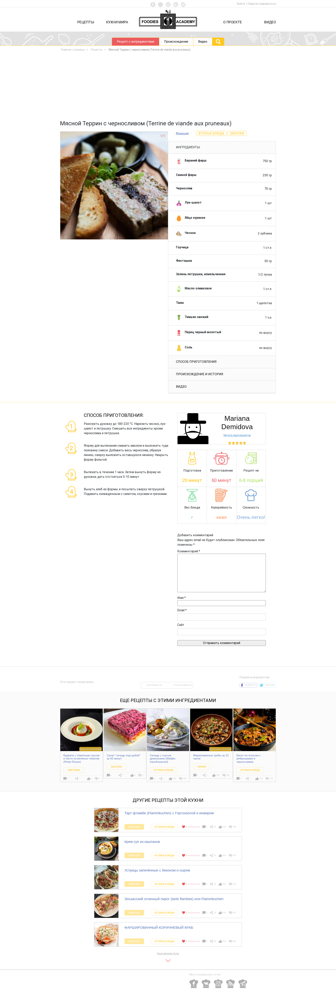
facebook (250, 685)
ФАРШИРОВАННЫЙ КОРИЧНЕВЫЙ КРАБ (158, 928)
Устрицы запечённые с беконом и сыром (157, 870)
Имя (181, 598)
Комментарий (188, 551)
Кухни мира (117, 22)
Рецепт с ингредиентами (135, 41)
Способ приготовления (196, 362)
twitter (269, 685)
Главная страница (73, 49)
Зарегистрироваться (262, 3)
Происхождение (176, 41)
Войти (241, 3)
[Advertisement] (168, 87)
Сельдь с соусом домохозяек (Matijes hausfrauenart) (162, 758)
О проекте (232, 22)
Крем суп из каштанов (142, 842)
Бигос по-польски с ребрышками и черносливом (248, 758)
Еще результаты (168, 953)
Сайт (180, 625)
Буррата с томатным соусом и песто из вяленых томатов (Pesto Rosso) (81, 758)
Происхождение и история (199, 374)
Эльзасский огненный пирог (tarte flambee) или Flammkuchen (173, 899)
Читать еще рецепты (237, 435)
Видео (270, 22)
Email (182, 610)
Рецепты (85, 22)
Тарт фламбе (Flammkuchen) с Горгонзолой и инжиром (169, 813)
